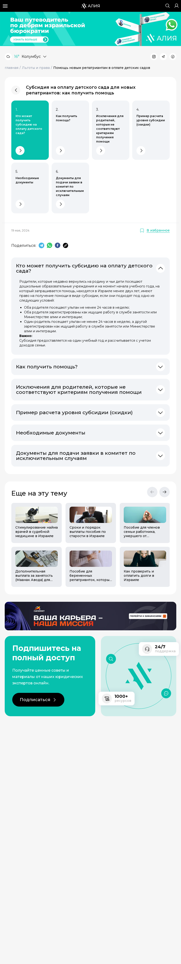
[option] (35, 545)
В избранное (158, 230)
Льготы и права (36, 68)
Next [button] (164, 492)
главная (11, 68)
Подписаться (35, 699)
